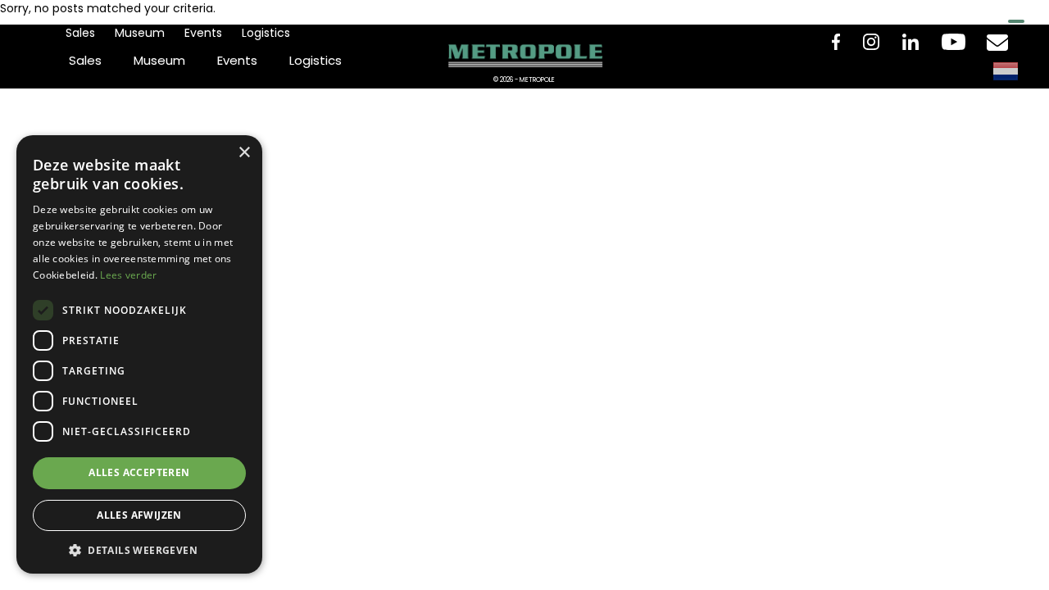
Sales (80, 33)
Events (203, 33)
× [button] (244, 153)
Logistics (266, 33)
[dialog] (139, 354)
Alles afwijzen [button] (139, 515)
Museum (140, 33)
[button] (139, 549)
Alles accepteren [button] (139, 472)
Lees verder (128, 275)
